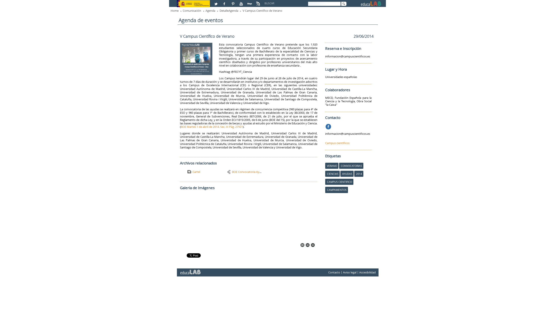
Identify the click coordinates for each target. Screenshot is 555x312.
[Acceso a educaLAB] (190, 270)
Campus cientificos (337, 143)
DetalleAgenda (229, 11)
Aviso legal (349, 272)
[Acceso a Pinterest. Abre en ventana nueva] (233, 2)
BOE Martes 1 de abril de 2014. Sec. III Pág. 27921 (212, 127)
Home (175, 11)
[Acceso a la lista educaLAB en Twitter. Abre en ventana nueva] (216, 2)
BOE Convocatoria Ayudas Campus (254, 172)
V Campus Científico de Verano (262, 11)
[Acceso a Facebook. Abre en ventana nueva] (225, 2)
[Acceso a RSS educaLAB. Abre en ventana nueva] (259, 2)
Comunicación (192, 11)
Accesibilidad (367, 272)
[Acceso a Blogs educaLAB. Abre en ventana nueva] (250, 2)
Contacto (334, 272)
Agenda (210, 11)
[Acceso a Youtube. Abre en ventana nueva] (242, 2)
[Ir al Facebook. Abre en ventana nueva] (329, 126)
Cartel (196, 172)
